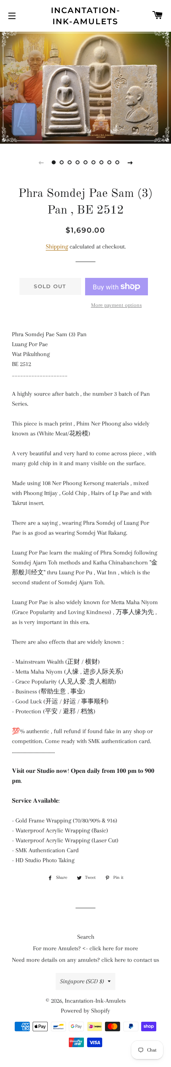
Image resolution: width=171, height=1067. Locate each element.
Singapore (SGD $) (82, 981)
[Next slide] (130, 162)
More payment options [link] (116, 305)
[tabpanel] (85, 87)
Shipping (57, 246)
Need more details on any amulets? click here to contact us (85, 959)
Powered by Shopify (85, 1010)
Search (85, 936)
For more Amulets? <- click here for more (85, 948)
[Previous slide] (41, 162)
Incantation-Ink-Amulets (85, 16)
